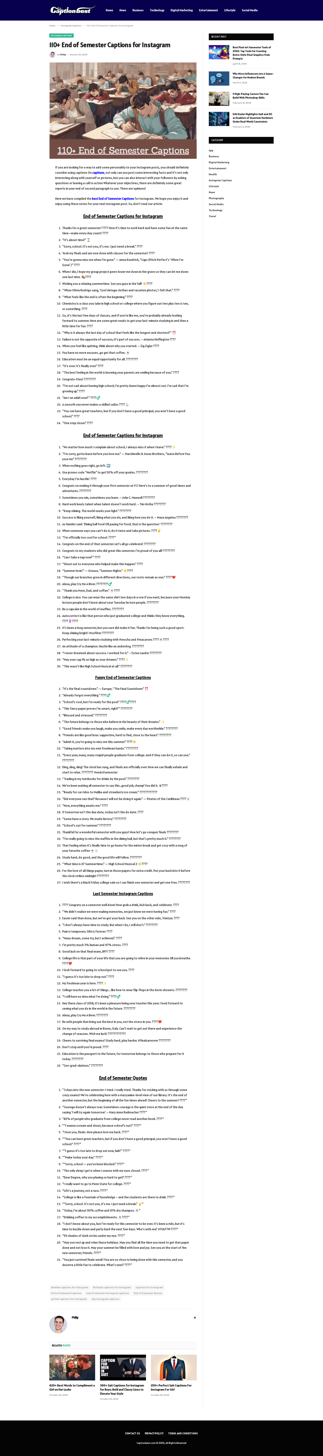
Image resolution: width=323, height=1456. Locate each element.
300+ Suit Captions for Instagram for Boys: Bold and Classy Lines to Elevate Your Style (122, 1389)
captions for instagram (149, 1287)
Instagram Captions (61, 35)
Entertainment (208, 10)
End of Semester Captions (66, 1293)
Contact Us (132, 1433)
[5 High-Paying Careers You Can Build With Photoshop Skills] (219, 99)
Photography (216, 198)
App (211, 150)
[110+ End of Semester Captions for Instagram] (123, 110)
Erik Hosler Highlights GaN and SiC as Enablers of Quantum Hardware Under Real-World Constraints (253, 117)
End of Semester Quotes (148, 1293)
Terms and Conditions (183, 1433)
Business (138, 10)
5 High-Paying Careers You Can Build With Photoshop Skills (251, 95)
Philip (63, 54)
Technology (157, 10)
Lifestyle (230, 10)
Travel (212, 216)
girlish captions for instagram (69, 1299)
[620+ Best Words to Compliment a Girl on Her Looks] (72, 1367)
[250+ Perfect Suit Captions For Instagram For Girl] (174, 1367)
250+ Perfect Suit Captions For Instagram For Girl (171, 1387)
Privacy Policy (154, 1433)
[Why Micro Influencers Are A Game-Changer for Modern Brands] (219, 78)
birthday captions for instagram (112, 1287)
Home (109, 10)
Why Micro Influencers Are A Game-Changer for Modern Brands (253, 75)
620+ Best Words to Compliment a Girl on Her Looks (72, 1387)
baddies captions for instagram (69, 1287)
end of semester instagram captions (107, 1293)
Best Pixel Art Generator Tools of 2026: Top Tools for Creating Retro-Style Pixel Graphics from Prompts (252, 53)
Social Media (250, 10)
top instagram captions (105, 1299)
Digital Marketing (182, 10)
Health (213, 174)
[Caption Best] (72, 10)
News (122, 10)
